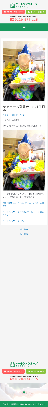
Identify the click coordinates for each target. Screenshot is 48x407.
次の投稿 (24, 234)
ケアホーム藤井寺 (10, 115)
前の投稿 (24, 229)
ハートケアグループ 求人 (14, 221)
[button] (24, 27)
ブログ (21, 115)
